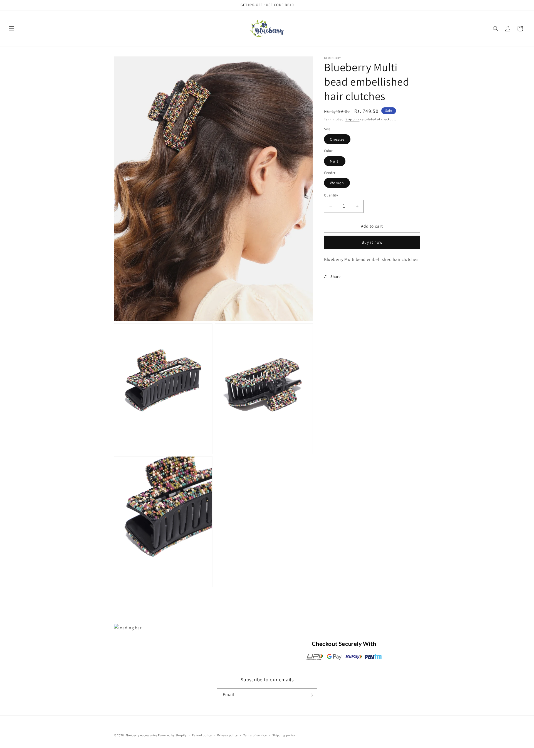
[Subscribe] (311, 695)
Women (337, 182)
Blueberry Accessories (141, 735)
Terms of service (255, 735)
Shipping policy (283, 735)
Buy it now (372, 242)
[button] (12, 29)
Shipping (352, 119)
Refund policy (202, 735)
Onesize (337, 139)
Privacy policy (227, 735)
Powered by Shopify (172, 735)
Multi (335, 160)
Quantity (331, 195)
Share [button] (335, 276)
